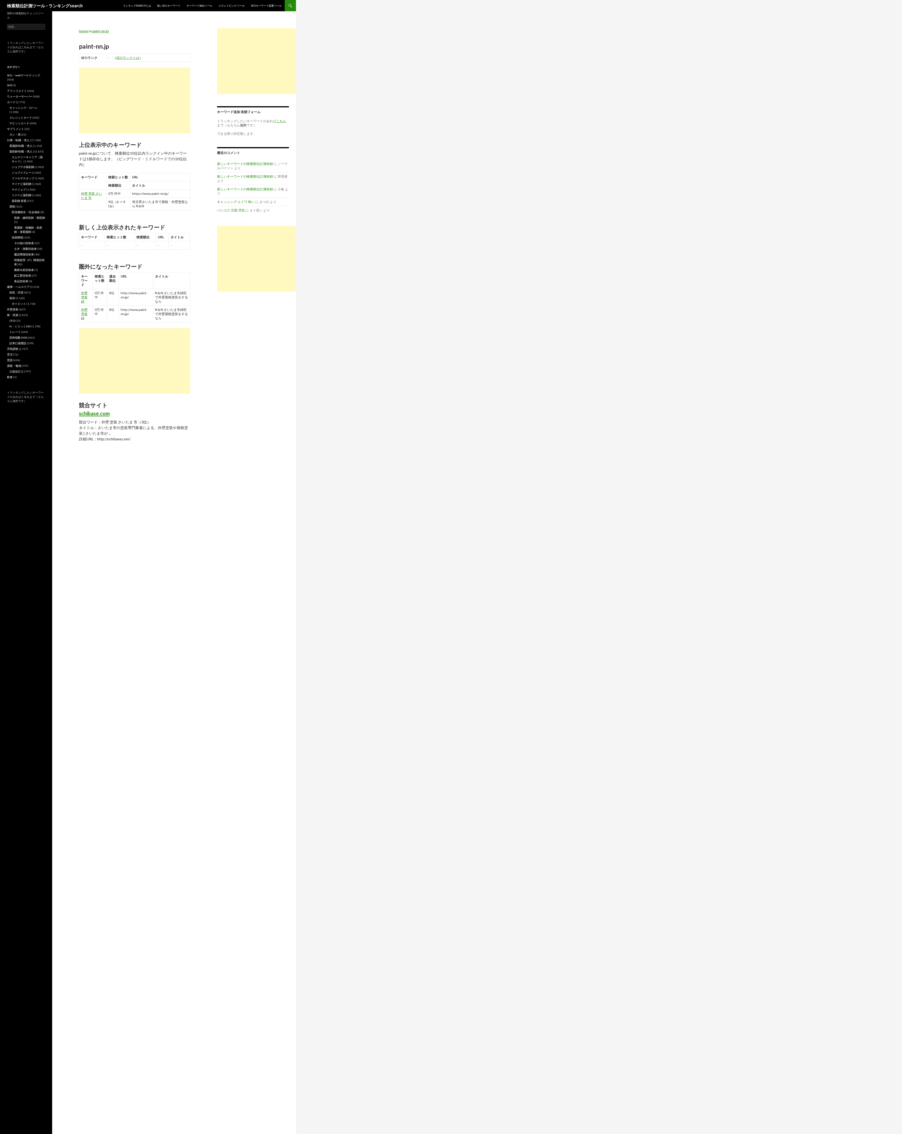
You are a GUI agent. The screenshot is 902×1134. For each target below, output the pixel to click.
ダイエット (19, 303)
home (83, 31)
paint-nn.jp (100, 31)
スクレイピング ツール (231, 5)
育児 (10, 354)
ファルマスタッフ (23, 178)
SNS (9, 85)
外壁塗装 (12, 309)
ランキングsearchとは (137, 5)
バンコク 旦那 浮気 (231, 210)
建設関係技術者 (24, 254)
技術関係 (17, 237)
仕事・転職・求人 (18, 140)
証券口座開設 (17, 343)
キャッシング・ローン (23, 107)
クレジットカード (20, 117)
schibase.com (94, 413)
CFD (12, 320)
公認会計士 (16, 371)
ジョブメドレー (21, 172)
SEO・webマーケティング (23, 75)
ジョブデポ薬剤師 (23, 167)
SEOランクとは (127, 58)
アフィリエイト (17, 91)
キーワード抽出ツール (199, 5)
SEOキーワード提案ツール (266, 5)
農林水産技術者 (24, 270)
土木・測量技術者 (25, 248)
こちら (25, 47)
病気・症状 (16, 292)
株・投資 (12, 315)
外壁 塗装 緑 (84, 297)
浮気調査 (12, 349)
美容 (12, 298)
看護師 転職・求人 (20, 146)
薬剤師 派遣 (19, 201)
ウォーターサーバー (19, 96)
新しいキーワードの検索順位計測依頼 (245, 164)
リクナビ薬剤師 (21, 195)
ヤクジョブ (19, 189)
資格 (12, 206)
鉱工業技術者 (22, 275)
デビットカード (19, 123)
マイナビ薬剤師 (21, 184)
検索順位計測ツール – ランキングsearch (45, 5)
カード (11, 102)
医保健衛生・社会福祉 (26, 212)
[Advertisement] (134, 100)
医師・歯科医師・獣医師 (29, 217)
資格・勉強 (14, 366)
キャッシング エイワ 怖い (236, 202)
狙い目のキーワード (168, 5)
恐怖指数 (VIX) (18, 337)
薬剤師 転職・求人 (20, 151)
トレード (15, 332)
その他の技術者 (24, 243)
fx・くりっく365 (20, 326)
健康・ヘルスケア (18, 287)
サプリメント (15, 129)
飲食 (10, 377)
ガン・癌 (15, 134)
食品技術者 (21, 281)
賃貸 (10, 360)
